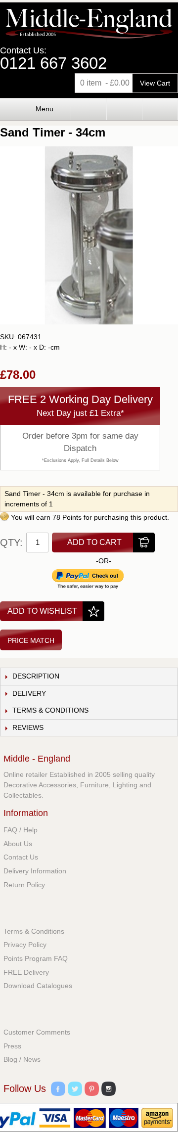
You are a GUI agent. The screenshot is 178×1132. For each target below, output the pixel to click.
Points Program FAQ (35, 958)
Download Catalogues (37, 986)
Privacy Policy (24, 945)
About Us (17, 844)
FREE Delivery (26, 972)
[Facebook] (58, 1090)
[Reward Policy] (4, 517)
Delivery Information (34, 871)
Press (12, 1046)
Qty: (11, 542)
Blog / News (22, 1059)
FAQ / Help (20, 830)
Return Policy (24, 885)
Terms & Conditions (33, 931)
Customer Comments (36, 1032)
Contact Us (20, 857)
